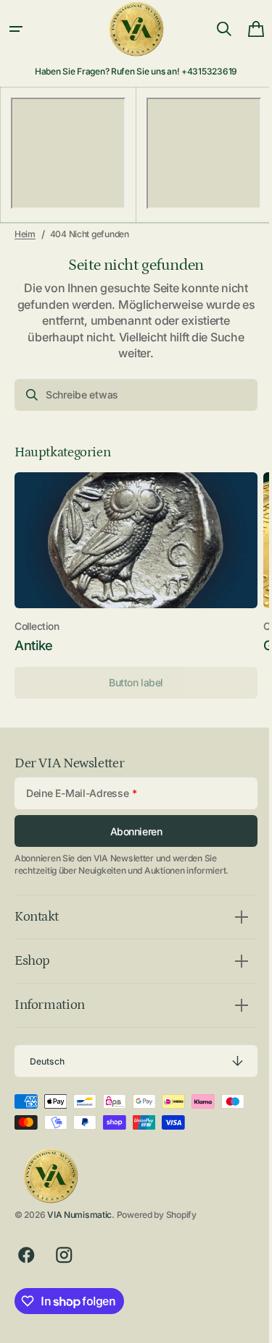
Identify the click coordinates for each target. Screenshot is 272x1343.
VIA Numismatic (79, 1214)
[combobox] (131, 395)
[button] (16, 29)
